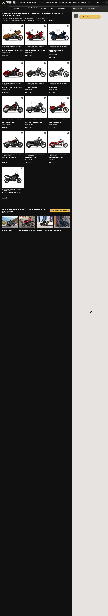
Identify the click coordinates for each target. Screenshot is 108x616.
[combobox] (16, 8)
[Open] (84, 8)
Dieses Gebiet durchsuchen (91, 17)
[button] (13, 41)
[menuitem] (21, 2)
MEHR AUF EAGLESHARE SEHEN (60, 210)
